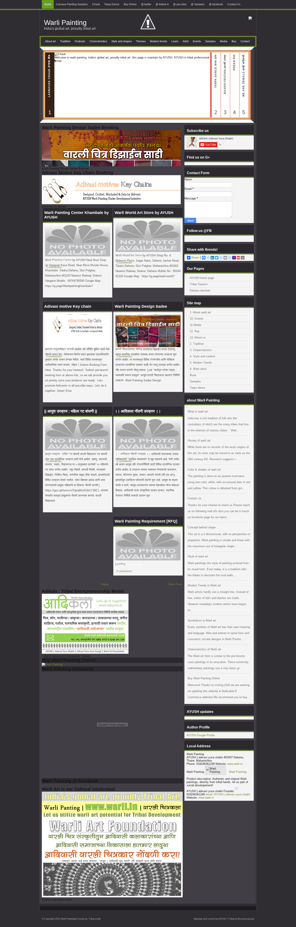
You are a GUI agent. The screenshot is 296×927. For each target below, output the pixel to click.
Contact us (194, 498)
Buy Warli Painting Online (204, 678)
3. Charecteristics (201, 350)
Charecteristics (98, 41)
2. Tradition (197, 343)
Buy (234, 41)
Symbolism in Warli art (202, 620)
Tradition (65, 41)
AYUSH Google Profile (201, 735)
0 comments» (124, 262)
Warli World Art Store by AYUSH (144, 212)
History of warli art (199, 440)
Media (223, 41)
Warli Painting (65, 22)
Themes (141, 41)
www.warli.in (234, 763)
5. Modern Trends (201, 362)
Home (47, 4)
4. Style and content (202, 356)
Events (197, 41)
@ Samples (198, 4)
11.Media (195, 325)
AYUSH (222, 918)
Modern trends (158, 41)
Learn (174, 41)
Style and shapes (121, 41)
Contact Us (233, 4)
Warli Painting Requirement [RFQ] (146, 521)
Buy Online (130, 4)
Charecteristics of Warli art (204, 649)
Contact (245, 41)
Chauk (96, 4)
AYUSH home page (202, 278)
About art (50, 41)
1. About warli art (200, 312)
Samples (210, 41)
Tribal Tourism (199, 284)
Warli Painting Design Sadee (141, 306)
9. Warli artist (198, 368)
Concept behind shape (202, 527)
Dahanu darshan (200, 290)
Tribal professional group (241, 918)
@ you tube (180, 4)
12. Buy (195, 331)
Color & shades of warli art (204, 469)
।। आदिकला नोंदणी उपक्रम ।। (138, 411)
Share (195, 257)
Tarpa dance (197, 387)
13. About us (198, 337)
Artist (186, 41)
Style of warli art (198, 556)
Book (193, 375)
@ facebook (216, 4)
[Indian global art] (250, 19)
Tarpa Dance (111, 4)
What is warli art (198, 411)
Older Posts (175, 584)
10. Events (196, 318)
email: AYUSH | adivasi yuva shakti (228, 794)
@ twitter (146, 4)
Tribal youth (94, 918)
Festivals (80, 41)
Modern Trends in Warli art (204, 585)
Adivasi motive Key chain (67, 306)
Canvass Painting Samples (72, 4)
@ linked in (162, 4)
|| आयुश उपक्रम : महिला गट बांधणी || (70, 411)
